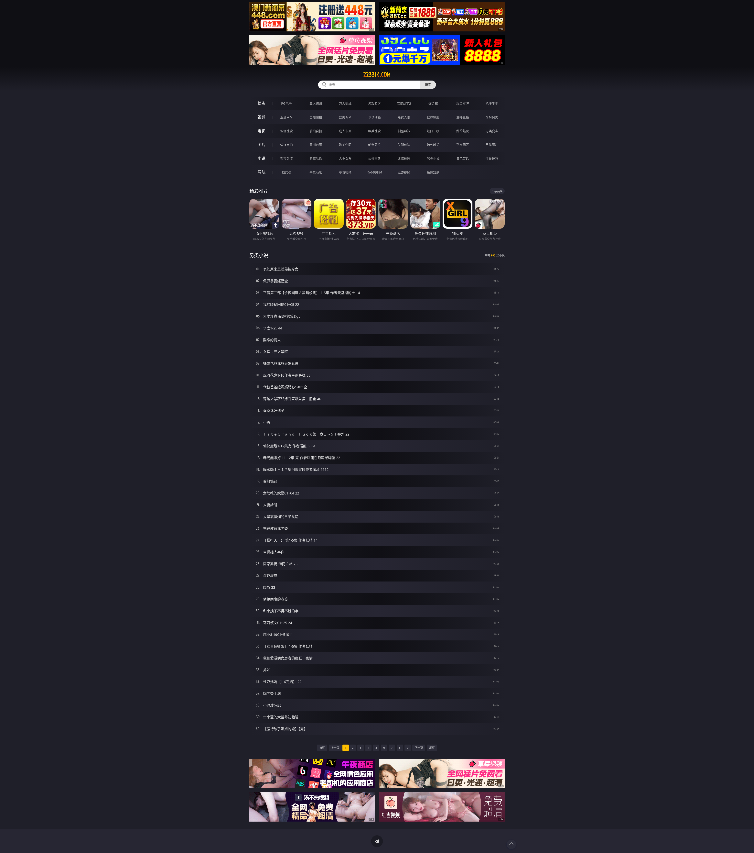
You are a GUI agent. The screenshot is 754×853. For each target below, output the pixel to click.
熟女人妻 (404, 117)
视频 (261, 117)
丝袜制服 (433, 117)
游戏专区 (374, 103)
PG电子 (286, 103)
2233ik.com (377, 75)
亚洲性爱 (286, 131)
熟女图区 (462, 145)
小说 (261, 158)
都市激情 (286, 158)
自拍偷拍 (315, 117)
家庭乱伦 (315, 158)
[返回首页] (511, 844)
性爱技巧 (492, 158)
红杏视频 (404, 172)
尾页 (432, 747)
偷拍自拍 (315, 131)
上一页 (335, 747)
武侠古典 (374, 158)
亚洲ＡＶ (286, 117)
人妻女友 (345, 158)
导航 (261, 172)
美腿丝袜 (404, 145)
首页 (322, 747)
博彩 (261, 103)
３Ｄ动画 (374, 117)
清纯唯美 (433, 145)
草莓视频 (345, 172)
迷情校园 (404, 158)
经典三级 (433, 131)
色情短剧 (433, 172)
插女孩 (286, 172)
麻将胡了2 (404, 103)
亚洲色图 (315, 145)
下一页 (419, 747)
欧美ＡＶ (345, 117)
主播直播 (462, 117)
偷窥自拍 (286, 145)
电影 (261, 131)
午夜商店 (315, 172)
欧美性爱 (374, 131)
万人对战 (345, 103)
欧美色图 (345, 145)
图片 (261, 144)
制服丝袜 (404, 131)
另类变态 (492, 131)
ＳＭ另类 (492, 117)
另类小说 (433, 158)
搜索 (428, 85)
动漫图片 (374, 145)
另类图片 (492, 145)
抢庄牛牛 (492, 103)
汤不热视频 (374, 172)
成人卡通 (345, 131)
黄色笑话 (462, 158)
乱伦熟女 (462, 131)
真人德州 (315, 103)
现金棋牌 (462, 103)
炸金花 (433, 103)
